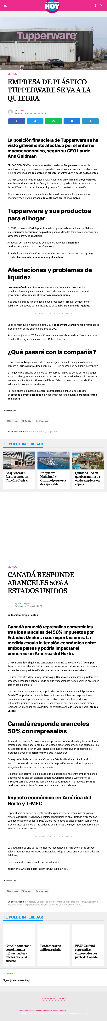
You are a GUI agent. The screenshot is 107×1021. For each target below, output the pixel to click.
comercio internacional (58, 902)
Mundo (39, 1010)
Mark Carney (67, 904)
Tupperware (52, 431)
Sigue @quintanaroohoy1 (16, 980)
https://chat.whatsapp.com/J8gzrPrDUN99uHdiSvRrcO (38, 868)
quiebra (41, 431)
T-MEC (78, 904)
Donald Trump (78, 902)
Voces (55, 1010)
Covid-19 (63, 1010)
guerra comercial (50, 904)
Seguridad (47, 1010)
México (32, 1010)
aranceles (30, 902)
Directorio (24, 1010)
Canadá (41, 902)
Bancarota (30, 431)
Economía (92, 902)
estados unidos (16, 904)
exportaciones (32, 904)
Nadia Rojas (23, 603)
